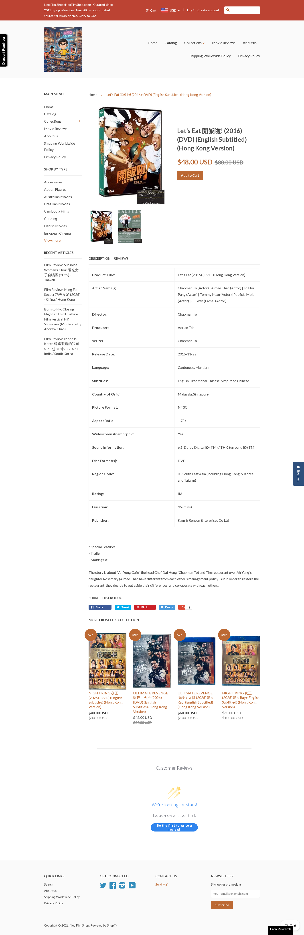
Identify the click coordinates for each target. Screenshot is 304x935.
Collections (193, 43)
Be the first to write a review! (174, 827)
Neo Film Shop (79, 925)
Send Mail (161, 884)
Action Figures (55, 189)
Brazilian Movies (57, 204)
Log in (191, 10)
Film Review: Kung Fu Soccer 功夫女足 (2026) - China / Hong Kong (62, 294)
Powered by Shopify (103, 925)
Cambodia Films (56, 211)
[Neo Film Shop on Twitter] (103, 887)
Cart (153, 10)
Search (48, 884)
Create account (208, 10)
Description (99, 258)
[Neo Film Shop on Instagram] (122, 887)
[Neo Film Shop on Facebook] (112, 887)
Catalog (171, 43)
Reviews (121, 258)
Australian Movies (58, 197)
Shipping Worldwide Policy (210, 56)
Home (152, 43)
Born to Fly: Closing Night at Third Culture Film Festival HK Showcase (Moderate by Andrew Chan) (62, 319)
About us (250, 43)
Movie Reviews (223, 43)
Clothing (50, 218)
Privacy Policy (249, 56)
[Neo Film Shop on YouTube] (132, 887)
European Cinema (57, 233)
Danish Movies (55, 226)
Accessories (53, 182)
